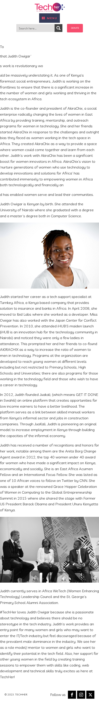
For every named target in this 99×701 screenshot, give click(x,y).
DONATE (75, 28)
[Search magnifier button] (58, 28)
